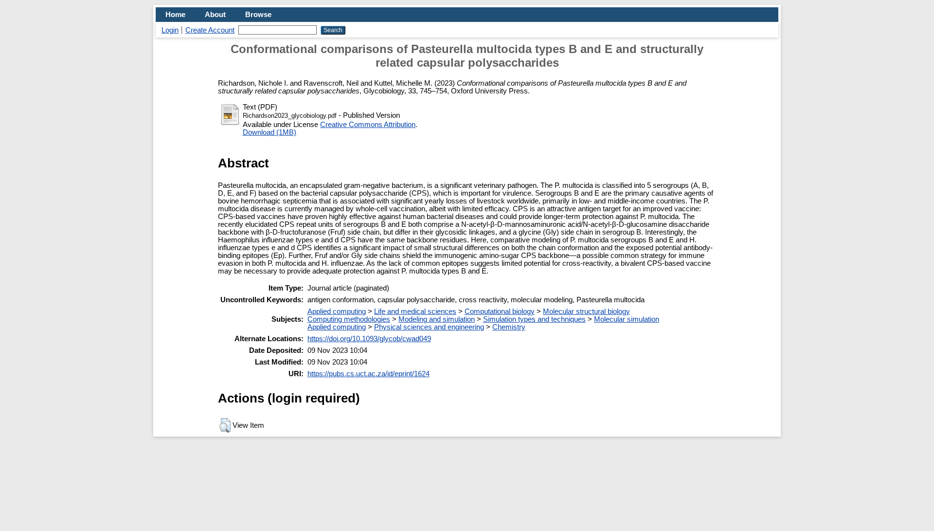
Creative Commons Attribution (367, 124)
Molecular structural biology (586, 311)
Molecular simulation (626, 319)
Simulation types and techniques (534, 319)
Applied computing (336, 311)
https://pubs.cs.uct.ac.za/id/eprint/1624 (368, 374)
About (215, 14)
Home (175, 14)
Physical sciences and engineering (429, 327)
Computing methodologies (348, 319)
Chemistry (508, 327)
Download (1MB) (269, 132)
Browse (258, 14)
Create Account (209, 30)
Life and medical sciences (415, 311)
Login (170, 30)
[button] (225, 425)
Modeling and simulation (436, 319)
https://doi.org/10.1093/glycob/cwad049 (369, 339)
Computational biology (500, 311)
